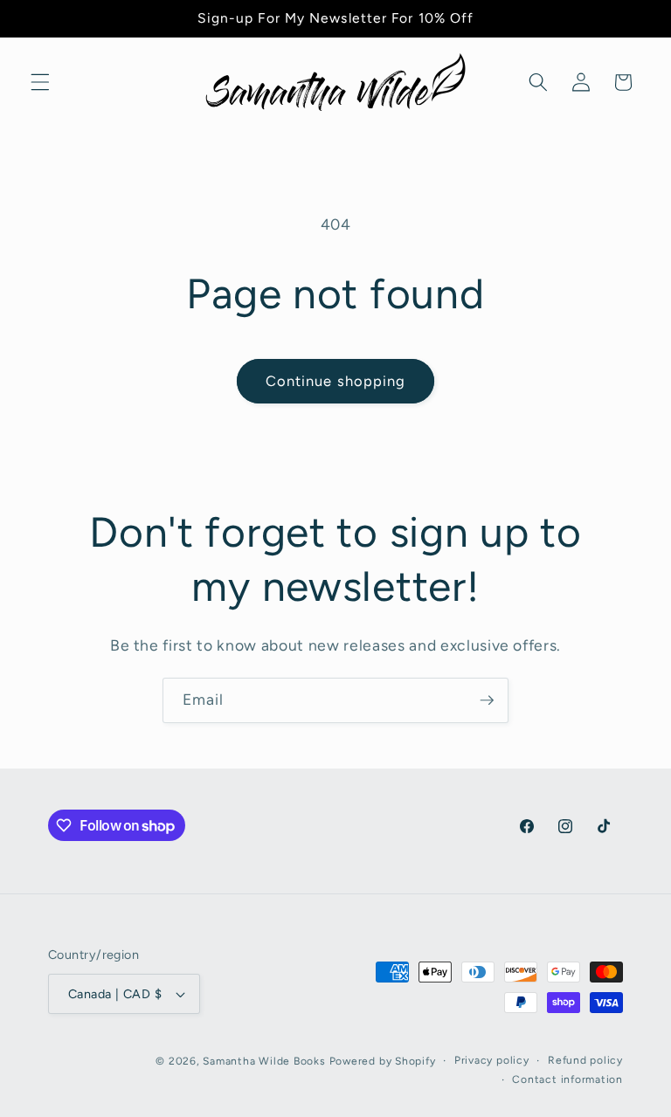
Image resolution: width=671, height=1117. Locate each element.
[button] (40, 82)
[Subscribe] (487, 700)
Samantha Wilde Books (264, 1061)
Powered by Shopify (382, 1061)
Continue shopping (336, 381)
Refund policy (585, 1060)
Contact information (567, 1079)
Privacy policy (491, 1060)
